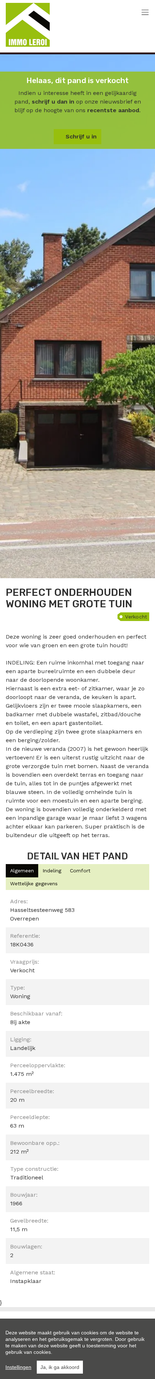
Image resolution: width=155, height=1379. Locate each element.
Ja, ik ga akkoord (59, 1367)
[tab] (22, 870)
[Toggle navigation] (145, 13)
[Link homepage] (28, 25)
